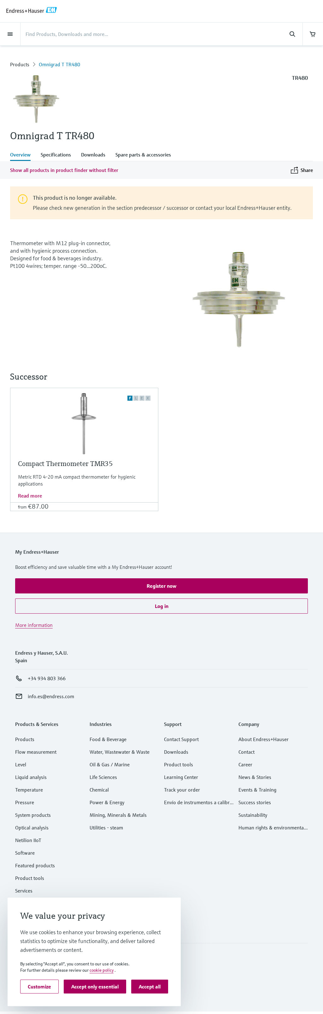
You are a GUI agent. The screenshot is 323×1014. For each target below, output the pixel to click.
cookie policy (102, 970)
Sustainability (252, 815)
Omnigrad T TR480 (59, 64)
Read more (30, 495)
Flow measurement (35, 752)
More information (34, 625)
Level (20, 764)
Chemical (99, 790)
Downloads (176, 752)
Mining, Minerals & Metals (118, 815)
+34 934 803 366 (47, 678)
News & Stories (254, 777)
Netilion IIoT (28, 840)
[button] (161, 585)
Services (23, 890)
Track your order (182, 790)
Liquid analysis (31, 777)
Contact (246, 752)
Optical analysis (32, 827)
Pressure (24, 802)
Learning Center (181, 777)
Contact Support (181, 739)
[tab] (23, 155)
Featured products (35, 865)
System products (33, 815)
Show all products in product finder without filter (64, 170)
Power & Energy (107, 802)
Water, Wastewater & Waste (120, 752)
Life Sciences (103, 777)
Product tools (29, 878)
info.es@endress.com (51, 696)
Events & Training (257, 790)
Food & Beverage (108, 739)
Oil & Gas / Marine (110, 764)
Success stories (254, 802)
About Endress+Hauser (263, 739)
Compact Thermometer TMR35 (65, 463)
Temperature (29, 790)
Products (19, 64)
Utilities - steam (106, 827)
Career (245, 764)
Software (25, 853)
